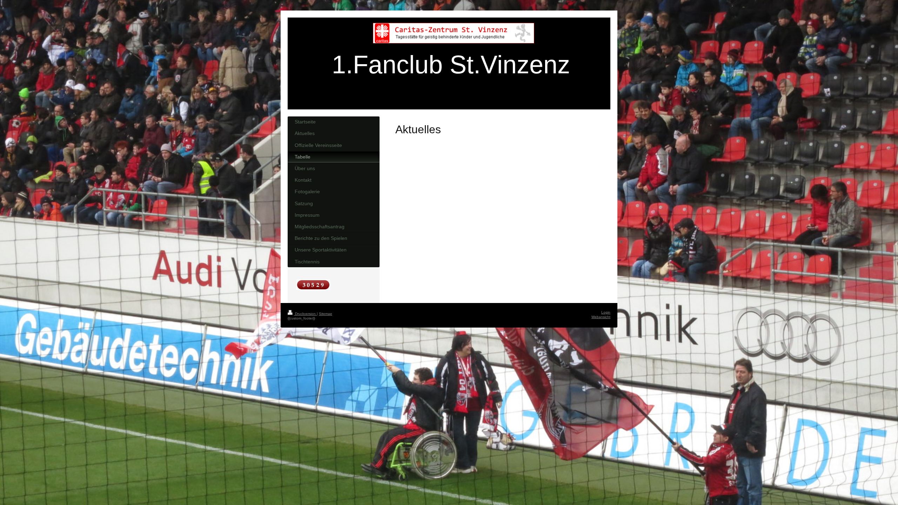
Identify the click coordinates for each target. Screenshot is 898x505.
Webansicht (600, 317)
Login (605, 312)
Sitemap (325, 314)
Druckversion (305, 314)
